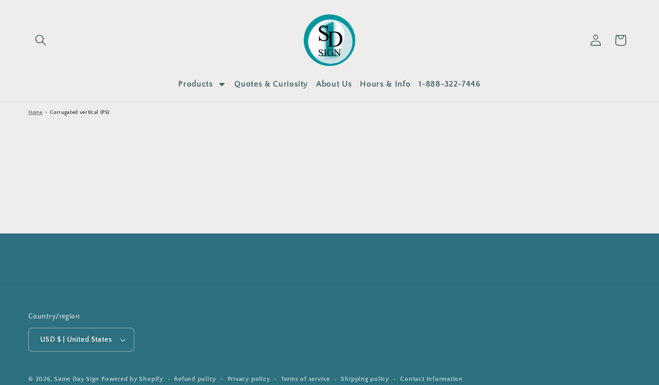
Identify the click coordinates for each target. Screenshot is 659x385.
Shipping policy (365, 379)
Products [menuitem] (195, 84)
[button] (40, 40)
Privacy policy (249, 379)
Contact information (431, 379)
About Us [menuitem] (334, 84)
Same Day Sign (76, 379)
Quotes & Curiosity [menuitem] (271, 84)
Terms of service (305, 379)
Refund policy (195, 379)
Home (35, 112)
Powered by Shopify (132, 379)
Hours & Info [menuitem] (385, 84)
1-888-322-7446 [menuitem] (449, 84)
